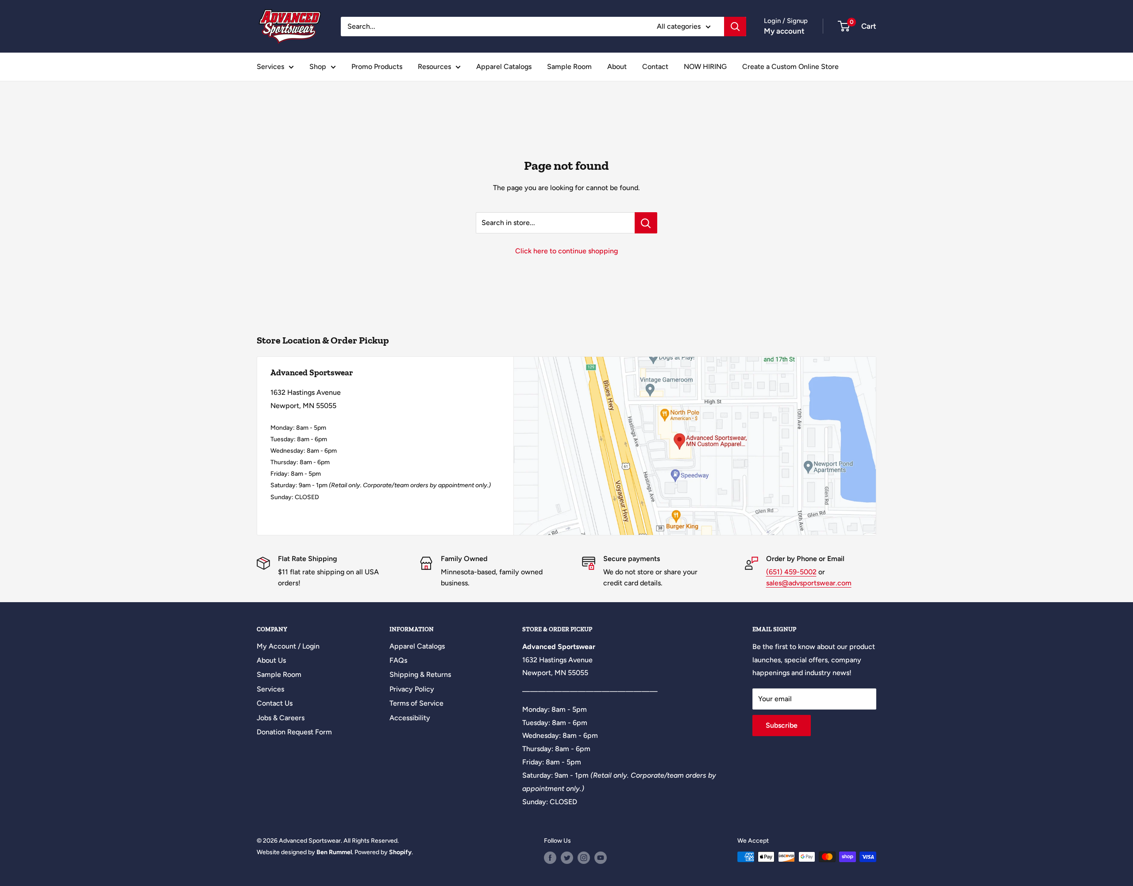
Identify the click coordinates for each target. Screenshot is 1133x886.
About (617, 66)
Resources (434, 66)
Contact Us (275, 703)
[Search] (735, 26)
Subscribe (782, 725)
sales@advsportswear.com (809, 583)
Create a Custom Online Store (790, 66)
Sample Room (569, 66)
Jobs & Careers (280, 718)
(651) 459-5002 (791, 572)
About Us (271, 660)
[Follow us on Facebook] (550, 858)
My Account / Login (288, 646)
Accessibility (409, 718)
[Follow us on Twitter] (567, 858)
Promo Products (376, 66)
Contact (655, 66)
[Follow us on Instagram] (584, 858)
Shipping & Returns (420, 674)
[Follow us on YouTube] (600, 858)
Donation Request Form (294, 732)
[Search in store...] (646, 222)
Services (270, 66)
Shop (317, 66)
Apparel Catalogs (504, 66)
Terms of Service (416, 703)
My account (784, 31)
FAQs (398, 660)
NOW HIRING (705, 66)
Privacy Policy (411, 689)
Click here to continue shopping (566, 251)
